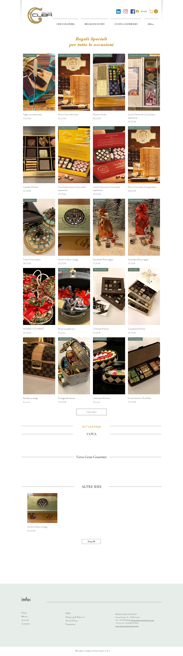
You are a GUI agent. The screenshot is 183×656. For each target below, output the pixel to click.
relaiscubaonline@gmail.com (142, 620)
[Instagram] (125, 11)
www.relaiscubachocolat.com (127, 626)
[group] (91, 442)
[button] (154, 11)
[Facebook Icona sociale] (133, 11)
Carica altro (91, 411)
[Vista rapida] (39, 154)
